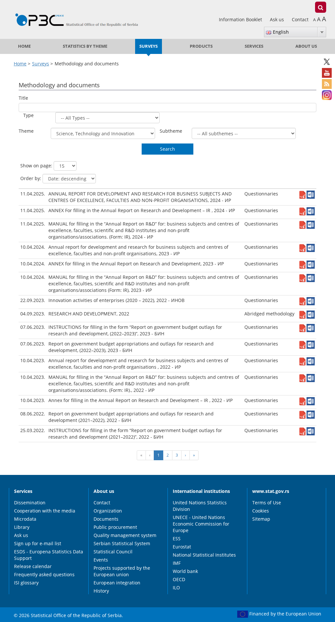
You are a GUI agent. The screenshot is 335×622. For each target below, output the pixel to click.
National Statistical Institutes (204, 555)
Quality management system (125, 535)
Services (254, 46)
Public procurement (115, 527)
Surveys (148, 46)
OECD (179, 579)
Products (201, 46)
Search (167, 149)
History (101, 591)
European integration (117, 583)
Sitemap (261, 519)
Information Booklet (241, 19)
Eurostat (182, 547)
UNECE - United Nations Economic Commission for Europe (201, 523)
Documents (106, 519)
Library (21, 527)
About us (306, 46)
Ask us (277, 19)
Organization (108, 511)
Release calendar (33, 566)
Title (23, 98)
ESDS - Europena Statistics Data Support (48, 554)
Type (28, 115)
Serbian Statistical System (122, 543)
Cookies (260, 511)
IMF (177, 563)
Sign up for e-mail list (37, 543)
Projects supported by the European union (122, 571)
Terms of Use (266, 502)
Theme (26, 131)
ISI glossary (26, 583)
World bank (185, 571)
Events (101, 560)
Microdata (25, 519)
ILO (176, 587)
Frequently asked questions (44, 574)
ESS (177, 538)
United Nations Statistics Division (200, 505)
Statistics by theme (85, 46)
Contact (300, 19)
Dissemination (29, 502)
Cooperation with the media (44, 511)
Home (24, 46)
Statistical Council (113, 551)
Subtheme (171, 131)
